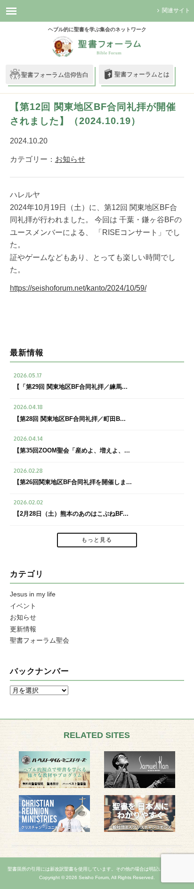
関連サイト (176, 10)
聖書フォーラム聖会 (39, 640)
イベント (23, 606)
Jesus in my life (33, 594)
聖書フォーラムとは (142, 74)
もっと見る (96, 540)
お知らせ (70, 159)
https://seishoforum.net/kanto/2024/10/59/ (78, 288)
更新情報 (23, 629)
